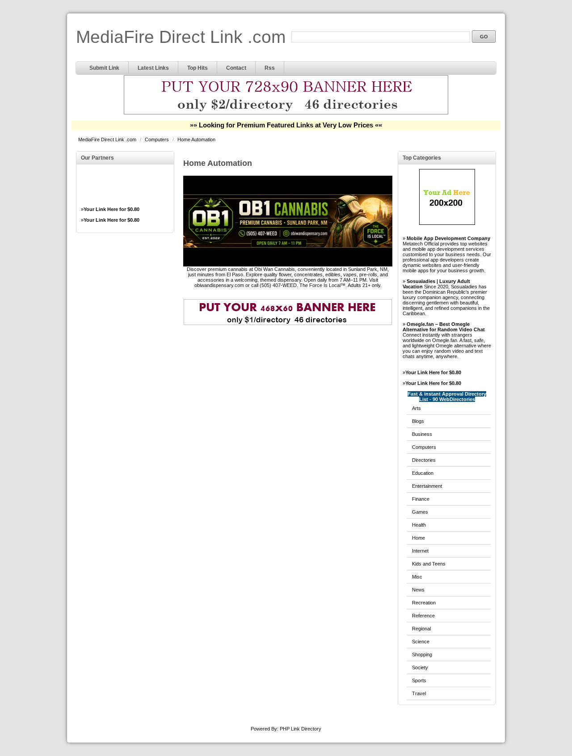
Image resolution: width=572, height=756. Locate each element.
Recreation (424, 602)
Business (422, 434)
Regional (421, 628)
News (418, 589)
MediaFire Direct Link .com (181, 36)
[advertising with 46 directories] (447, 223)
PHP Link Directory (300, 728)
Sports (419, 680)
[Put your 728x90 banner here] (286, 113)
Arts (416, 408)
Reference (423, 615)
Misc (417, 576)
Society (420, 667)
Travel (419, 693)
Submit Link (104, 68)
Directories (424, 460)
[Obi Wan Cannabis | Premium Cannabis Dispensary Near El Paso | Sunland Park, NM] (287, 264)
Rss (270, 68)
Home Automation (196, 139)
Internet (420, 550)
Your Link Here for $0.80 (111, 209)
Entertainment (427, 486)
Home (418, 538)
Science (420, 641)
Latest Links (153, 68)
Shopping (422, 654)
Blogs (418, 421)
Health (419, 525)
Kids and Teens (429, 563)
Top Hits (197, 68)
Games (420, 512)
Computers (157, 139)
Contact (236, 68)
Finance (420, 499)
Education (422, 473)
